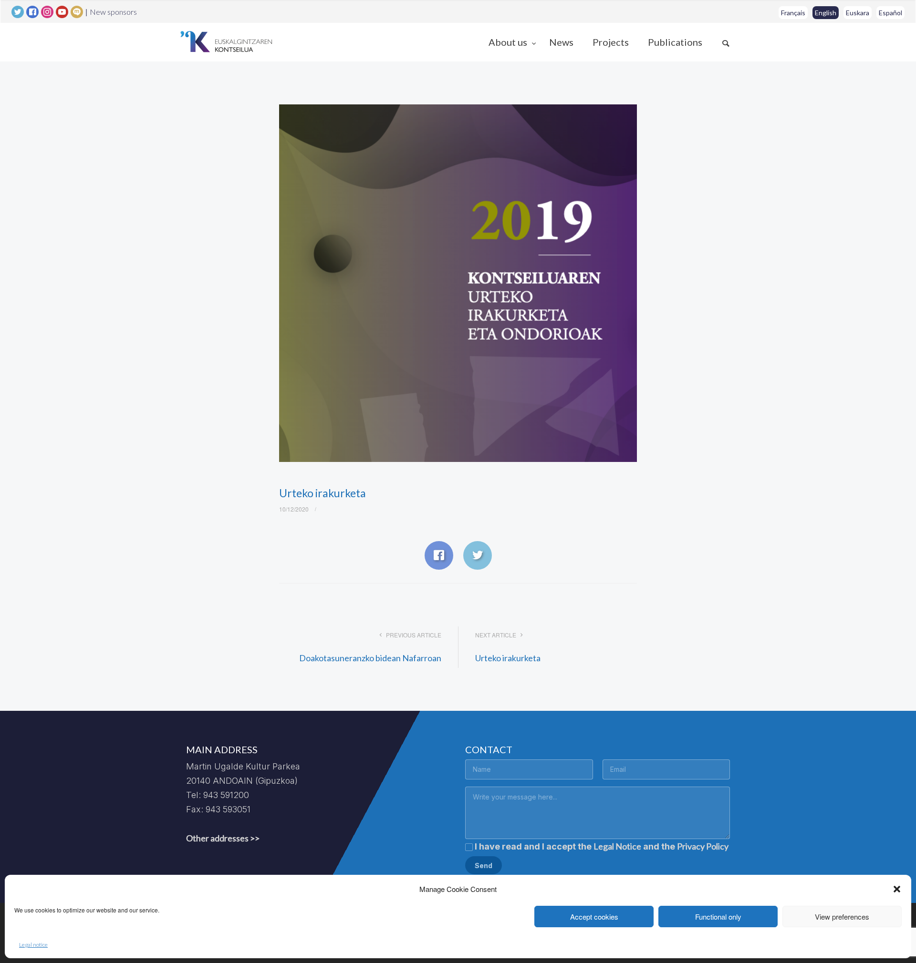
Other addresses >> (223, 838)
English (825, 13)
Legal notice (33, 944)
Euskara (857, 13)
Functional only (718, 917)
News (561, 42)
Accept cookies (594, 917)
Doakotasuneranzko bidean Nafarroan (370, 658)
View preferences (842, 917)
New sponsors (113, 12)
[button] (897, 889)
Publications (675, 42)
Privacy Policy (703, 846)
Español (890, 13)
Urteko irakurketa (508, 658)
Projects (611, 42)
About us (509, 42)
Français (793, 13)
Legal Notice (617, 846)
